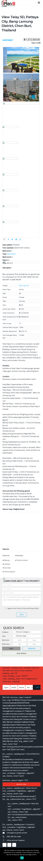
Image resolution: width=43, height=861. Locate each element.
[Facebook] (4, 845)
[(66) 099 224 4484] (5, 837)
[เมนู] (39, 2)
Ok (22, 858)
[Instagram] (9, 845)
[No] (40, 854)
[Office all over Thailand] (5, 840)
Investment (8, 40)
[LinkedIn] (14, 845)
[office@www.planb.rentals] (5, 833)
